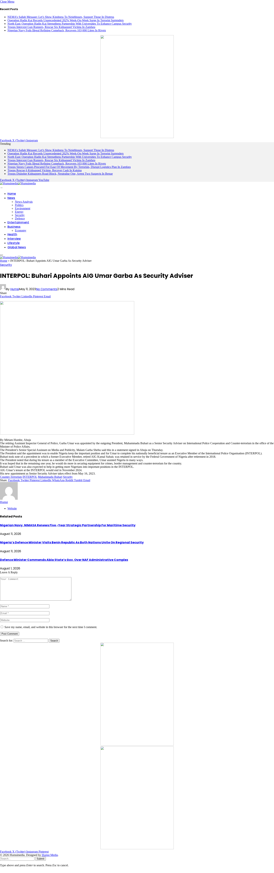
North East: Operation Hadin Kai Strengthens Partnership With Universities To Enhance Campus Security (69, 23)
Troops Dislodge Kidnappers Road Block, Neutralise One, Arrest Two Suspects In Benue (60, 173)
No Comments (46, 289)
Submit (40, 858)
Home (11, 194)
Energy (19, 211)
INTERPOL (30, 476)
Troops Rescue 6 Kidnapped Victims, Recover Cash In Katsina (44, 170)
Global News (16, 247)
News (11, 198)
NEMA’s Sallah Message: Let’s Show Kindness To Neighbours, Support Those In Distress (60, 16)
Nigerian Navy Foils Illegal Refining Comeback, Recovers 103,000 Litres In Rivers (56, 30)
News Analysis (24, 201)
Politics (19, 205)
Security (20, 215)
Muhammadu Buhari (50, 476)
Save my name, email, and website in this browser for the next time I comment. (50, 627)
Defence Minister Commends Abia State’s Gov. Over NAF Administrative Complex (64, 560)
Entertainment (18, 222)
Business (14, 227)
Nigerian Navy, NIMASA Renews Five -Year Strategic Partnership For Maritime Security (68, 525)
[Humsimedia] (18, 183)
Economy (20, 230)
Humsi (14, 289)
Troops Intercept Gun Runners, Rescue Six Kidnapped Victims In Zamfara (51, 27)
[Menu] (1, 187)
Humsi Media (50, 855)
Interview (14, 239)
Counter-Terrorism (11, 476)
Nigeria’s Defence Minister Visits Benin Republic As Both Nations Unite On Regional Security (72, 542)
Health (12, 234)
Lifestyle (13, 243)
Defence (20, 218)
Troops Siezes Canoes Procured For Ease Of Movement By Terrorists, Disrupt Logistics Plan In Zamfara (69, 167)
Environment (22, 208)
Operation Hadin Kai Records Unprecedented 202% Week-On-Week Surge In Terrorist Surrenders (65, 20)
